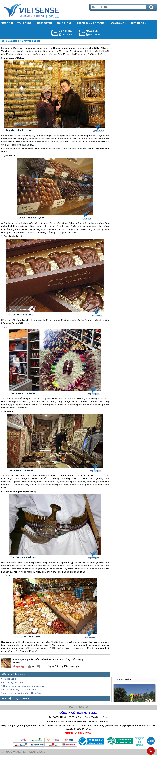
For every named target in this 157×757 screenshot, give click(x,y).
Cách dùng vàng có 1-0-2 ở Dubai (19, 689)
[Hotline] (151, 751)
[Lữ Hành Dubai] (3, 41)
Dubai (20, 58)
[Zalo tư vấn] (151, 741)
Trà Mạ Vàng (9, 679)
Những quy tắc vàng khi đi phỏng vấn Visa (23, 686)
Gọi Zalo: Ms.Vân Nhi (81, 32)
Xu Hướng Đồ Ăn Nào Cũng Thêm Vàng (22, 693)
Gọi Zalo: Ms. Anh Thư (54, 32)
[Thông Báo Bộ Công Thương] (91, 746)
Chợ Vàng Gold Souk (13, 682)
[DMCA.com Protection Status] (139, 746)
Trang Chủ (38, 10)
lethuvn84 (59, 34)
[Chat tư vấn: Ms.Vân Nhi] (87, 34)
